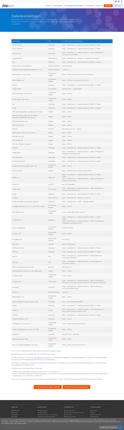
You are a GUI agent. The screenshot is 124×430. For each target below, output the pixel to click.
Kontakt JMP (95, 416)
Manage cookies (104, 427)
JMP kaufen (117, 5)
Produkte (15, 412)
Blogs (93, 412)
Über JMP (94, 410)
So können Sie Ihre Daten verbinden (48, 387)
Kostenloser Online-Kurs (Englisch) (48, 414)
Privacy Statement (74, 420)
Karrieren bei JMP (96, 414)
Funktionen (16, 414)
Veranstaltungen (43, 410)
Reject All (113, 427)
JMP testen (108, 5)
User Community (69, 410)
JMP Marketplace (38, 357)
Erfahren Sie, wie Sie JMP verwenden (74, 412)
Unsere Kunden (43, 412)
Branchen (15, 416)
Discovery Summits (70, 416)
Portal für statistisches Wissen (47, 416)
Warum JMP (16, 410)
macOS (59, 351)
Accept (120, 427)
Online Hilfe (68, 414)
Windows (53, 351)
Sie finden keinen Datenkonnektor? (76, 387)
